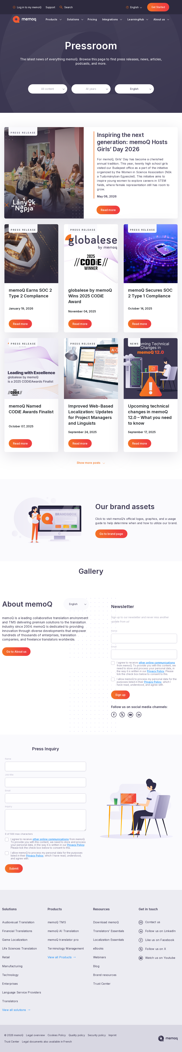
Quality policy (77, 1035)
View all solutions (14, 1010)
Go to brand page (111, 534)
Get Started (158, 7)
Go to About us (16, 651)
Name (114, 630)
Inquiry (8, 806)
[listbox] (47, 89)
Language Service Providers (21, 992)
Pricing (92, 19)
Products (51, 19)
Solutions (73, 19)
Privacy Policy (155, 671)
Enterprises (10, 983)
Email (114, 646)
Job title (9, 774)
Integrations (110, 19)
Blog (96, 966)
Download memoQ (106, 922)
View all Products (60, 957)
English (134, 7)
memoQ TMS (57, 922)
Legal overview (35, 1035)
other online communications (157, 662)
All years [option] (91, 88)
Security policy (97, 1035)
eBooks (98, 948)
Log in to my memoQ (29, 7)
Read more (108, 210)
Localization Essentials (108, 939)
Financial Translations (17, 931)
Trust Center (11, 1041)
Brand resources (104, 974)
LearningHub (135, 19)
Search (68, 7)
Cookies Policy (57, 1035)
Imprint (112, 1035)
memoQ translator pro (63, 939)
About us (159, 19)
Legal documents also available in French (47, 1041)
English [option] (134, 88)
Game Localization (14, 939)
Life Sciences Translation (19, 948)
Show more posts (89, 463)
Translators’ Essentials (108, 931)
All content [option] (47, 88)
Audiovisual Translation (18, 922)
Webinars (99, 957)
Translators (10, 1001)
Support (50, 7)
